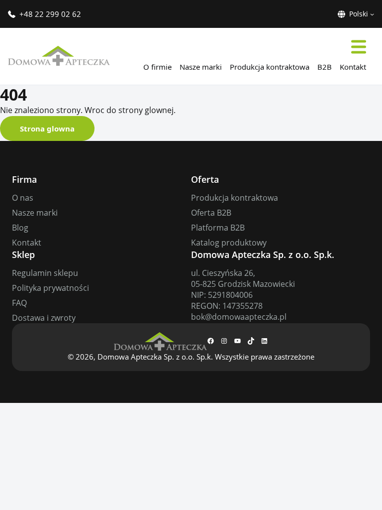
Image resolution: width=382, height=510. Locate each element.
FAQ (19, 302)
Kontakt (26, 242)
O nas (22, 197)
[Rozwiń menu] (358, 46)
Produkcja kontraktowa (234, 197)
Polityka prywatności (50, 287)
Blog (20, 227)
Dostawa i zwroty (44, 317)
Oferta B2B (211, 212)
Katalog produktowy (229, 242)
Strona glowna (47, 128)
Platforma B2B (218, 227)
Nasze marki (35, 212)
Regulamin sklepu (45, 272)
